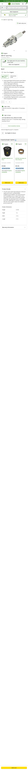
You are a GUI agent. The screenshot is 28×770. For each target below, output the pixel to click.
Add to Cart (14, 767)
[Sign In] (23, 4)
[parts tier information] (2, 72)
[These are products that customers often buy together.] (15, 140)
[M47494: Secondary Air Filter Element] (21, 151)
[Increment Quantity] (9, 102)
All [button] (2, 7)
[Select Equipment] (4, 61)
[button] (14, 11)
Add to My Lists (22, 23)
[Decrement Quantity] (2, 102)
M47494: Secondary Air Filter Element (20, 159)
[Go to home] (14, 4)
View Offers (22, 1)
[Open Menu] (2, 4)
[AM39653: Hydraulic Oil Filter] (7, 151)
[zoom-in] (26, 51)
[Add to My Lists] (12, 144)
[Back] (2, 20)
